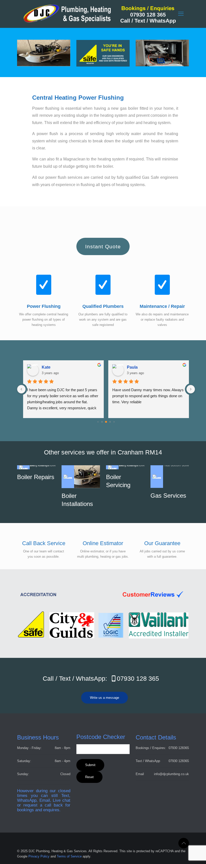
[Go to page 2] (106, 422)
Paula (132, 367)
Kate (46, 367)
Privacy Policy (38, 856)
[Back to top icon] (183, 843)
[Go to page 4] (114, 421)
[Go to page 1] (102, 422)
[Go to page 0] (97, 421)
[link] (43, 53)
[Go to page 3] (110, 422)
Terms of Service (69, 856)
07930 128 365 (138, 678)
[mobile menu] (181, 14)
